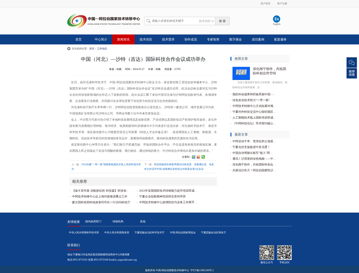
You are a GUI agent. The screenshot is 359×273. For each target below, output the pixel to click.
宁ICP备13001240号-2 (202, 270)
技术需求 (168, 39)
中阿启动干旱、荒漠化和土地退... (254, 141)
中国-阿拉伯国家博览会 (183, 232)
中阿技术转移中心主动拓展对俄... (254, 106)
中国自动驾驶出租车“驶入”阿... (252, 152)
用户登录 (265, 3)
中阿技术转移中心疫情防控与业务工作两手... (168, 202)
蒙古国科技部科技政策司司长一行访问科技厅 (101, 202)
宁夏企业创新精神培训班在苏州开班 (162, 196)
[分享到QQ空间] (193, 157)
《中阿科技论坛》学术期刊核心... (254, 123)
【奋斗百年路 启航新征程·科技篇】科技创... (100, 190)
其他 (142, 221)
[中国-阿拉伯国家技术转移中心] (103, 19)
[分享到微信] (203, 157)
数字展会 (235, 39)
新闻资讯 (123, 39)
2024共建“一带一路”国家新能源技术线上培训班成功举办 (106, 166)
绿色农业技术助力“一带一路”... (252, 100)
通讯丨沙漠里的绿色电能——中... (254, 158)
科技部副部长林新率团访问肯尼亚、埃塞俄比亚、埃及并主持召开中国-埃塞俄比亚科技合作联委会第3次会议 (179, 166)
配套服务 (280, 39)
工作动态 (102, 48)
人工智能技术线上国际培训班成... (254, 117)
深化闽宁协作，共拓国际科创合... (254, 164)
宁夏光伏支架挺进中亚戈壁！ (251, 147)
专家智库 (213, 39)
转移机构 (118, 221)
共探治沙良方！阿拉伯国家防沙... (254, 170)
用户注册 (282, 3)
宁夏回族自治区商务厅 (213, 232)
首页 (78, 39)
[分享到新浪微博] (198, 157)
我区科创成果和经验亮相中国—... (254, 94)
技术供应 (146, 39)
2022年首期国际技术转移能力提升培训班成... (168, 190)
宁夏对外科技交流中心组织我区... (254, 111)
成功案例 (258, 39)
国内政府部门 (93, 221)
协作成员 (190, 39)
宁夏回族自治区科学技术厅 (150, 232)
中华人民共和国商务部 (116, 232)
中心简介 (101, 39)
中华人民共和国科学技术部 (84, 232)
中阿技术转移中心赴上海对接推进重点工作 (99, 196)
